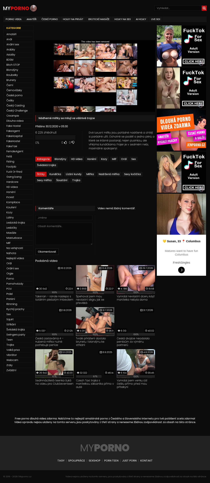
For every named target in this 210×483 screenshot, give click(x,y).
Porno (10, 279)
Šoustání (61, 180)
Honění (91, 159)
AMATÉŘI (31, 19)
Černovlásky (14, 90)
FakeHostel (13, 141)
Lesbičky (11, 228)
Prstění (10, 299)
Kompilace (13, 202)
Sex (133, 159)
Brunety (11, 80)
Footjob (11, 166)
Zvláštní (11, 370)
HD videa (76, 159)
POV (9, 289)
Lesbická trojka (15, 223)
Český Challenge (17, 110)
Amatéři (11, 34)
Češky (10, 100)
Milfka (90, 174)
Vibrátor (11, 355)
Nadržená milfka (109, 174)
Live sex (155, 19)
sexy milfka (44, 180)
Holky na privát (73, 19)
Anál (9, 39)
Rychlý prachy (15, 309)
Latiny (10, 217)
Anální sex (12, 44)
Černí (9, 85)
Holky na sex (123, 19)
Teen (9, 340)
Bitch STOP (13, 65)
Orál (124, 159)
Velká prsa (13, 350)
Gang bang (13, 177)
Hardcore (12, 182)
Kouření (11, 207)
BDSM (9, 60)
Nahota (11, 253)
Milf (114, 159)
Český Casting (15, 105)
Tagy (60, 460)
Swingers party (15, 335)
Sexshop (94, 460)
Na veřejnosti (14, 248)
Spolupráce (76, 460)
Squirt (10, 319)
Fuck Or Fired (14, 172)
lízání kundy (74, 174)
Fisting (10, 161)
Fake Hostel (13, 126)
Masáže (11, 233)
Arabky (10, 49)
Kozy (104, 159)
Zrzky (9, 365)
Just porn (129, 460)
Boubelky (12, 75)
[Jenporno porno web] (181, 150)
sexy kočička (132, 174)
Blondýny (60, 159)
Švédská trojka (46, 165)
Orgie (9, 273)
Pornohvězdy (14, 284)
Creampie (12, 116)
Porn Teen (111, 460)
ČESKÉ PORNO (50, 19)
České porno (14, 95)
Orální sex (12, 268)
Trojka (76, 180)
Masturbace (14, 238)
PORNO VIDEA (13, 19)
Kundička (55, 174)
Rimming (11, 304)
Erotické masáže (98, 19)
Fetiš (9, 156)
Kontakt (146, 460)
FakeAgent (13, 131)
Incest (10, 197)
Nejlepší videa (15, 258)
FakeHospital (14, 136)
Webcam (12, 360)
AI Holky (141, 19)
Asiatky (10, 54)
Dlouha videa (14, 121)
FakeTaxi (11, 146)
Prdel (9, 294)
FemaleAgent (14, 151)
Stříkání (11, 324)
